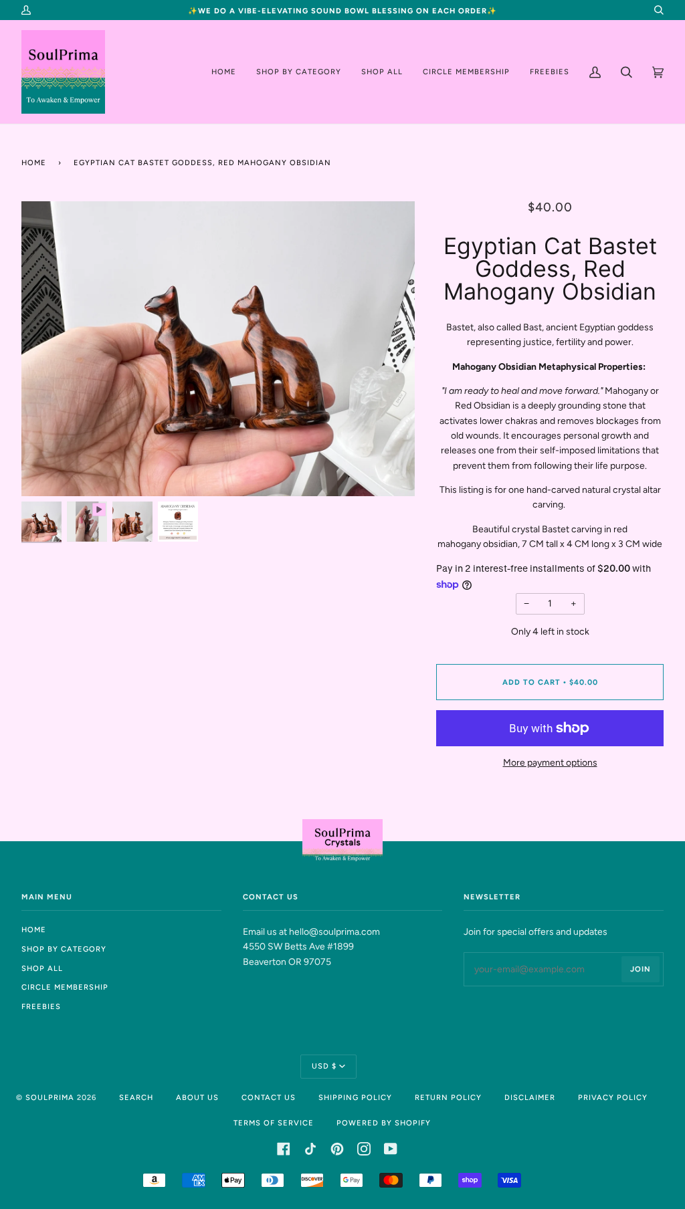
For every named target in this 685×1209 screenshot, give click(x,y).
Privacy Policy (613, 1097)
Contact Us (268, 1097)
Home (33, 162)
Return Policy (448, 1097)
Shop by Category (63, 949)
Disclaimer (529, 1097)
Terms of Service (273, 1122)
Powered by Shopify (383, 1122)
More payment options (550, 762)
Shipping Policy (355, 1097)
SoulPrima (49, 1097)
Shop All (42, 968)
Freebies (41, 1006)
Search (136, 1097)
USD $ (324, 1066)
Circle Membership (64, 987)
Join (640, 969)
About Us (197, 1097)
